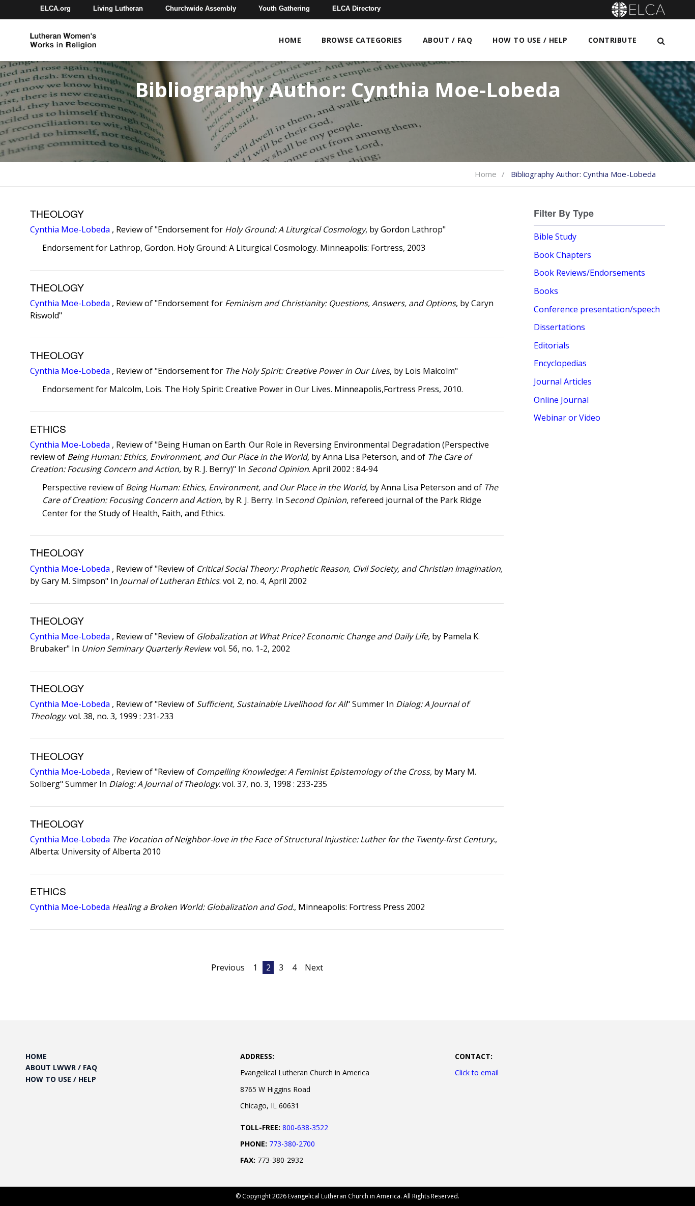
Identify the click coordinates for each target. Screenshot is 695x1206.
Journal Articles (563, 381)
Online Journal (561, 399)
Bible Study (555, 236)
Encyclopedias (560, 363)
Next (314, 967)
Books (546, 291)
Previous (228, 967)
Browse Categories (362, 40)
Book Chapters (562, 254)
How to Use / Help (530, 40)
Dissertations (559, 327)
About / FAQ (448, 40)
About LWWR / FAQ (61, 1067)
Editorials (551, 345)
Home (290, 40)
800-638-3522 (305, 1127)
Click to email (477, 1072)
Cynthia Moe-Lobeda (70, 229)
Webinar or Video (567, 417)
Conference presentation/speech (597, 309)
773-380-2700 (292, 1144)
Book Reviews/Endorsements (589, 272)
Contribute (612, 40)
